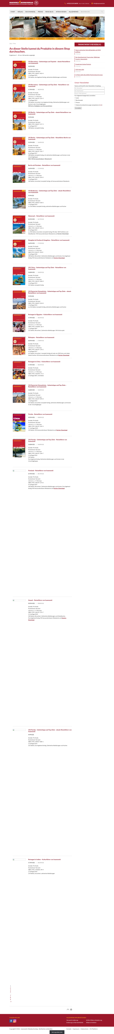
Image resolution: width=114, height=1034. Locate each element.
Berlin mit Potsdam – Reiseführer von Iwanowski (44, 165)
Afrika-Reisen (61, 12)
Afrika (14, 38)
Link (100, 105)
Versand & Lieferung (72, 1020)
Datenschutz (84, 1029)
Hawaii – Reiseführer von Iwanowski (40, 600)
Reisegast (69, 38)
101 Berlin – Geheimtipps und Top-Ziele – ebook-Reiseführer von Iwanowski (49, 113)
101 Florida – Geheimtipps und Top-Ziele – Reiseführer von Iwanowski (47, 440)
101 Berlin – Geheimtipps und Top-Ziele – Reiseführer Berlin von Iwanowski (49, 138)
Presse (40, 12)
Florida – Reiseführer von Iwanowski (40, 414)
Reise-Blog (49, 12)
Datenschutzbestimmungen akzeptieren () (89, 105)
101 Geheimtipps (80, 38)
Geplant (91, 38)
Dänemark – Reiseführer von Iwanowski (41, 216)
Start (13, 12)
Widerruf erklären (91, 1022)
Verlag (20, 12)
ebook (100, 38)
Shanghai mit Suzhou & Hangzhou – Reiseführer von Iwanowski (49, 240)
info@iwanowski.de (99, 3)
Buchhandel (30, 12)
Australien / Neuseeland (46, 38)
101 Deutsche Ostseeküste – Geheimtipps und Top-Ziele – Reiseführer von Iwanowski (47, 386)
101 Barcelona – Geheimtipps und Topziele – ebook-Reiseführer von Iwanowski (49, 62)
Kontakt (68, 1029)
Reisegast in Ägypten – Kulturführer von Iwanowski (45, 314)
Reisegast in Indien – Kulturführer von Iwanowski (44, 859)
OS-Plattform (94, 1029)
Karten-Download (59, 258)
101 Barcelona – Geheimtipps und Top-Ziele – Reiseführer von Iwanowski (48, 85)
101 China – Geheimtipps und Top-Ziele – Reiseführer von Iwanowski (47, 268)
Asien (31, 38)
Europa (60, 38)
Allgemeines (73, 12)
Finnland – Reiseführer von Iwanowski (40, 470)
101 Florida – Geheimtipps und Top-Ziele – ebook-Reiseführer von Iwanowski (50, 730)
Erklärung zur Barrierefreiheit (74, 1022)
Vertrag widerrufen (57, 1032)
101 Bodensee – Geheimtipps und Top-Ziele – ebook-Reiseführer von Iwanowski (49, 191)
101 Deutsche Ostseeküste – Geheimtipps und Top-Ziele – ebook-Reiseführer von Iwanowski (49, 292)
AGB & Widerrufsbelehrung (94, 1020)
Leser (77, 98)
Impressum (76, 1029)
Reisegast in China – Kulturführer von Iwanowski (44, 361)
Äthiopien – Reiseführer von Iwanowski (41, 337)
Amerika (22, 38)
